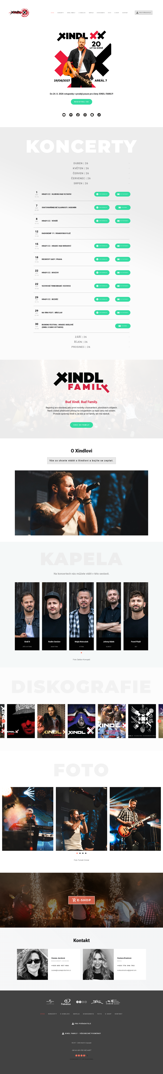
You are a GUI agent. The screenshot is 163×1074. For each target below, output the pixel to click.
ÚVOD (52, 12)
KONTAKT (125, 12)
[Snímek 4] (86, 853)
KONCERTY (61, 12)
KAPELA (91, 12)
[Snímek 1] (81, 652)
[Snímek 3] (83, 853)
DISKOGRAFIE (101, 12)
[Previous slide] (3, 721)
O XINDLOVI (82, 12)
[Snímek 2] (80, 853)
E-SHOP (117, 12)
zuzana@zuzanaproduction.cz (61, 970)
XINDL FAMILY (71, 12)
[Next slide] (159, 721)
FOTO (109, 12)
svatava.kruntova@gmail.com (126, 970)
